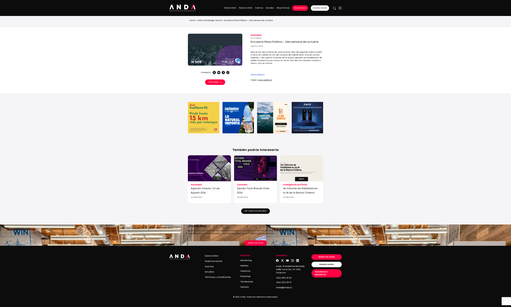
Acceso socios (320, 8)
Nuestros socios (213, 261)
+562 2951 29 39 (284, 278)
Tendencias (246, 282)
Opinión (244, 287)
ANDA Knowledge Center (209, 20)
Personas (245, 276)
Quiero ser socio (255, 243)
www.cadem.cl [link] (258, 74)
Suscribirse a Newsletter (321, 273)
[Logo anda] (182, 8)
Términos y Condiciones (218, 277)
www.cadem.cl (265, 80)
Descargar (213, 82)
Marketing (246, 260)
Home (192, 20)
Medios (244, 266)
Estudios (270, 8)
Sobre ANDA (230, 8)
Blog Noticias (283, 8)
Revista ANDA (245, 8)
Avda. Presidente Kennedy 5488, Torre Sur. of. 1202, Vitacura (290, 269)
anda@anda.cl (284, 288)
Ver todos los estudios (255, 211)
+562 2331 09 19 (283, 282)
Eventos (259, 8)
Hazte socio (300, 8)
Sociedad (256, 35)
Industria (245, 271)
